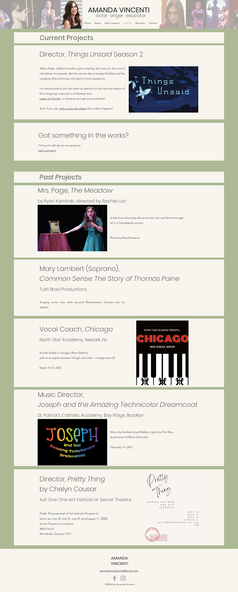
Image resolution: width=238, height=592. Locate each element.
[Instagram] (123, 578)
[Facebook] (114, 578)
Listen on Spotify (50, 98)
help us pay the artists (72, 108)
